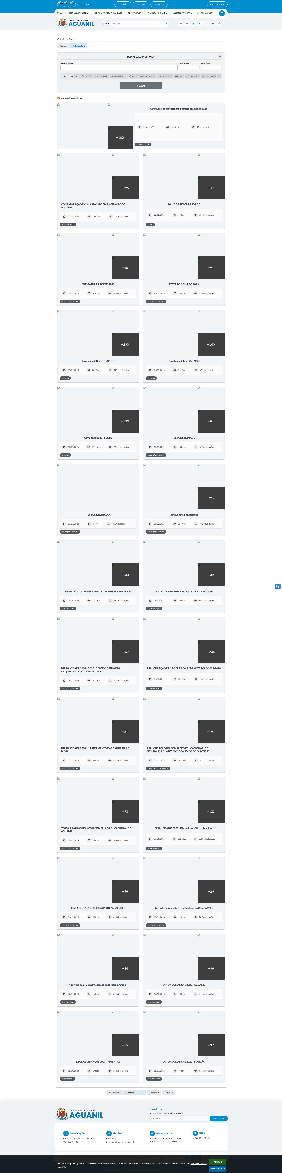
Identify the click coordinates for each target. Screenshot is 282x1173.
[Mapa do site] (213, 24)
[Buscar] (166, 24)
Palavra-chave (66, 63)
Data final (205, 63)
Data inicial (184, 63)
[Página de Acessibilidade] (219, 24)
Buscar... (107, 23)
